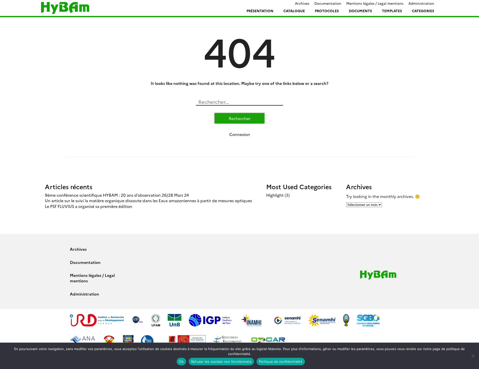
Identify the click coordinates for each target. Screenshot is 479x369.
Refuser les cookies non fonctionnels (221, 362)
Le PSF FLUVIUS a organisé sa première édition (88, 206)
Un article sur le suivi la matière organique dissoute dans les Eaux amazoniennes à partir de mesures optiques (148, 200)
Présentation (259, 10)
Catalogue (294, 10)
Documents (360, 10)
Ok (181, 362)
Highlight (275, 195)
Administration (421, 3)
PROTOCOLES (327, 10)
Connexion (239, 134)
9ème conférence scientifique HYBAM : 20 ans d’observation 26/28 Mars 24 (117, 195)
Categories (423, 10)
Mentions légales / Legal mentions (374, 3)
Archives (302, 3)
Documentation (327, 3)
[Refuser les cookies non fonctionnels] (472, 355)
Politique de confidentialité (280, 362)
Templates (392, 10)
